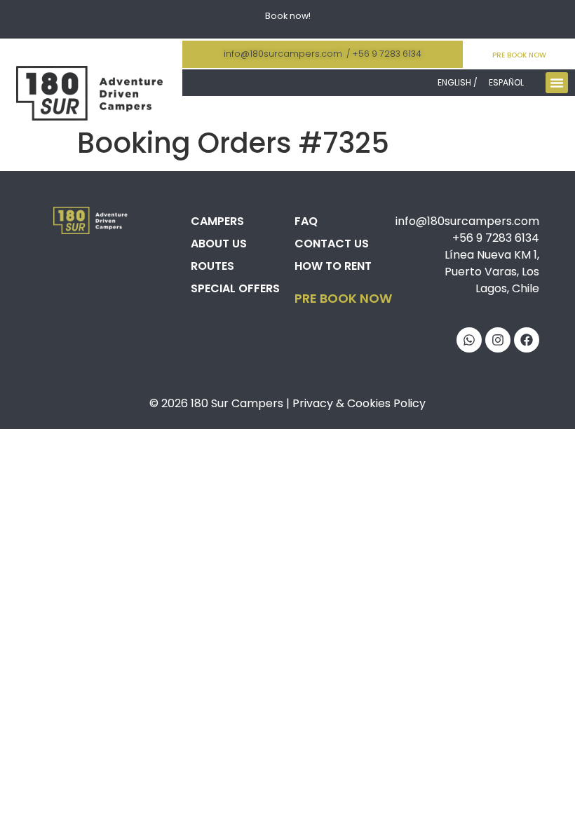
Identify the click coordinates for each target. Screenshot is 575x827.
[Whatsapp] (469, 340)
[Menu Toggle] (557, 82)
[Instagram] (497, 340)
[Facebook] (526, 340)
